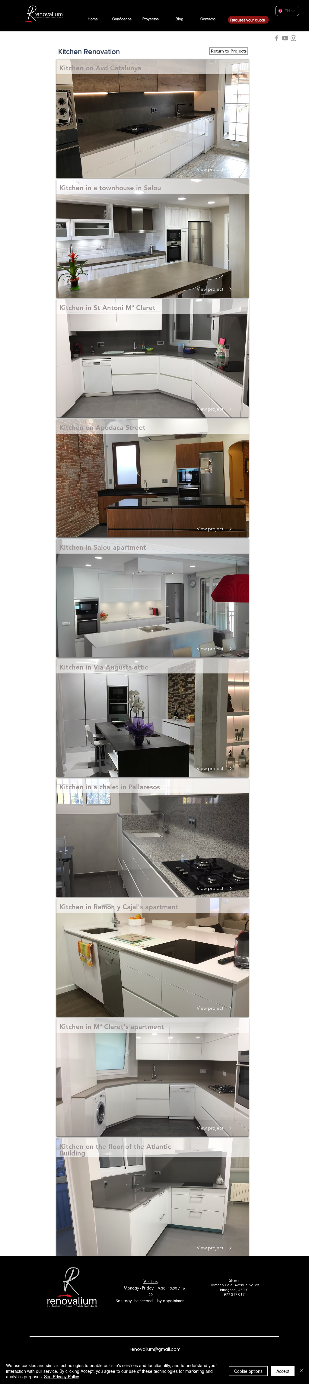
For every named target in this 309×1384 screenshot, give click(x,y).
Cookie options (248, 1371)
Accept (282, 1371)
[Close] (301, 1371)
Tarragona (227, 1290)
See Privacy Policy (61, 1376)
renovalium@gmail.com (155, 1349)
